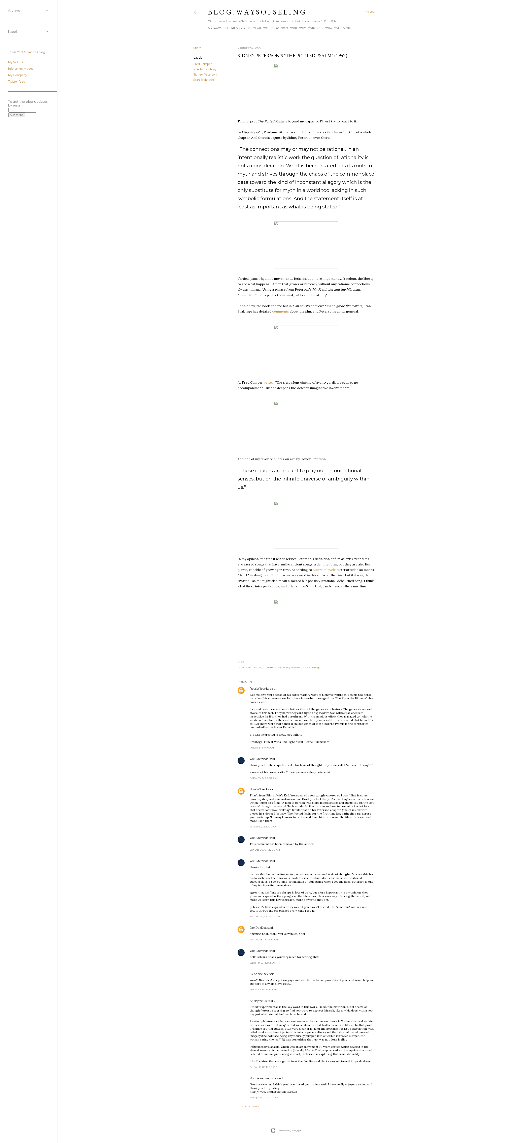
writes (268, 382)
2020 (275, 28)
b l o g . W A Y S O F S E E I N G (256, 12)
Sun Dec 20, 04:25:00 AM (265, 849)
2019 (284, 28)
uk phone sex (259, 974)
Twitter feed (16, 81)
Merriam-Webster (327, 570)
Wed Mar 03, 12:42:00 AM (265, 962)
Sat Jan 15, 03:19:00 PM (263, 1066)
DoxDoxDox (258, 928)
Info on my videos (20, 68)
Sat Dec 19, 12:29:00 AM (263, 826)
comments (280, 311)
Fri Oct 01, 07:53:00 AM (263, 989)
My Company (17, 75)
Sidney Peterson (205, 74)
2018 (293, 28)
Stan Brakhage (203, 80)
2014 (328, 28)
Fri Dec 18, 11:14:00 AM (262, 747)
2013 (337, 28)
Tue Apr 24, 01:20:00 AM (264, 1097)
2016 (311, 28)
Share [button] (197, 48)
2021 (266, 28)
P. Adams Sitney (204, 69)
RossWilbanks (259, 689)
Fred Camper (202, 64)
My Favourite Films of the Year (234, 28)
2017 (302, 28)
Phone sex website (263, 1078)
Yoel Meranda (259, 759)
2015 (320, 28)
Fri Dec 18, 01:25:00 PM (263, 778)
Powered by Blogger (289, 1130)
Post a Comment (249, 1106)
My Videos (15, 62)
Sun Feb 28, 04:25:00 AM (264, 939)
